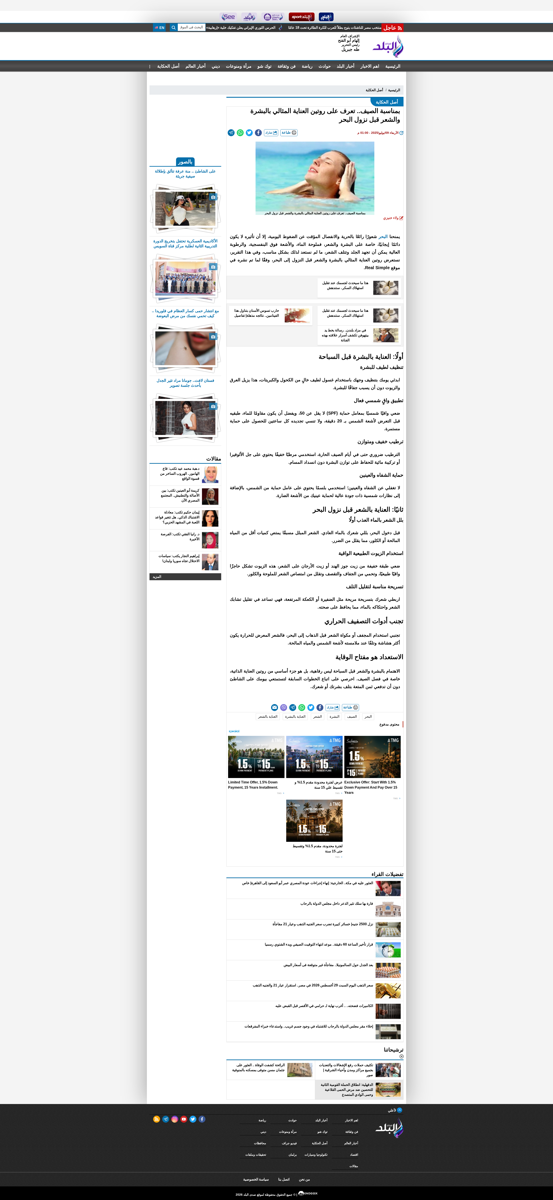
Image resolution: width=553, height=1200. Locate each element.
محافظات (260, 1143)
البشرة (334, 716)
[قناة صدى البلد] (326, 17)
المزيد (157, 576)
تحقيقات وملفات (255, 1154)
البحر (382, 236)
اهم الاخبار (370, 66)
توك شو (264, 66)
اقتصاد (354, 1154)
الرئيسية (392, 66)
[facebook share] (258, 132)
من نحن (304, 1179)
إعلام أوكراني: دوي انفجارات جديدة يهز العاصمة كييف (210, 27)
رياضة (307, 66)
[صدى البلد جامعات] (272, 17)
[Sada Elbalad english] (228, 17)
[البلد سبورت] (302, 17)
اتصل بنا (283, 1179)
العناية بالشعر (267, 716)
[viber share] (283, 707)
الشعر (317, 716)
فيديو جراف (289, 1143)
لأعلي (392, 1110)
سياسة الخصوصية (256, 1179)
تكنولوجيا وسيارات (316, 1154)
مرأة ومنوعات (238, 66)
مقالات (354, 1166)
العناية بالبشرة (295, 716)
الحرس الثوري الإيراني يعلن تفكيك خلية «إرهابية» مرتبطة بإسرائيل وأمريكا (313, 27)
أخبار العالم (196, 66)
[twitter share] (249, 132)
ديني (216, 66)
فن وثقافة (287, 66)
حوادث (325, 66)
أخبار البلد (345, 66)
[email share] (231, 132)
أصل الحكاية (168, 66)
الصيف (352, 716)
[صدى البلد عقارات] (249, 17)
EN (161, 28)
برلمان (293, 1154)
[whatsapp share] (240, 132)
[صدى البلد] (388, 46)
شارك (269, 132)
